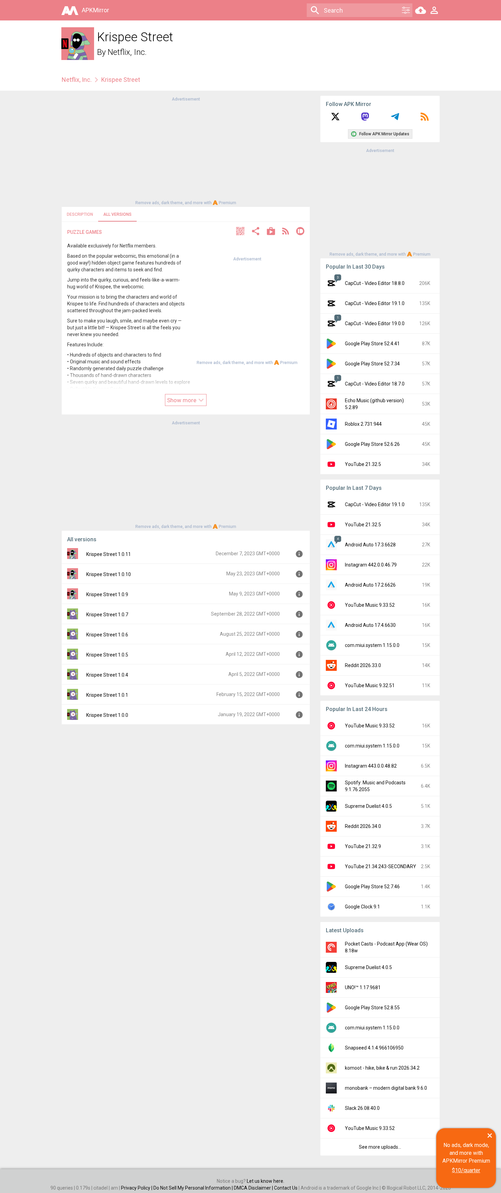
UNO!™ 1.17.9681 (363, 987)
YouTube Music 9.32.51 (370, 685)
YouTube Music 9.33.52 (370, 605)
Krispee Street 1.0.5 (107, 655)
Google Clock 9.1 (362, 906)
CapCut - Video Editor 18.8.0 (375, 283)
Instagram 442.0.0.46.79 (371, 565)
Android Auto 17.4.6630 (370, 625)
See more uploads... (380, 1147)
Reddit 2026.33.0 (363, 665)
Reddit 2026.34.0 (363, 826)
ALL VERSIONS (117, 214)
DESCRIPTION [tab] (80, 214)
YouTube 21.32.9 (363, 846)
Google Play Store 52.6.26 (372, 444)
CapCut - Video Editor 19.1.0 (375, 303)
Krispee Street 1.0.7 (107, 614)
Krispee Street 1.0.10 (108, 574)
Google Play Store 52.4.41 (372, 343)
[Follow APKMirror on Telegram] (395, 119)
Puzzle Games (84, 232)
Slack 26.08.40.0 (362, 1108)
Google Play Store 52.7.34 (372, 363)
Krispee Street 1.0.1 (107, 695)
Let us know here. (265, 1181)
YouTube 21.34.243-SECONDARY (380, 866)
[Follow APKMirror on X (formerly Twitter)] (335, 119)
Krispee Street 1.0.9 (107, 594)
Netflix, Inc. (127, 52)
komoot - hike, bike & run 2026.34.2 (382, 1068)
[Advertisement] (186, 150)
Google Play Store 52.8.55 (372, 1007)
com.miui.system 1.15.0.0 (372, 645)
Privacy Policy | (137, 1188)
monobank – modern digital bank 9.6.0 (386, 1088)
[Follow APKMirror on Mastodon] (365, 119)
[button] (240, 232)
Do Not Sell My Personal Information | (193, 1188)
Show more (182, 400)
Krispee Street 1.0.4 (107, 675)
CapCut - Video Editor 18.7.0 (375, 384)
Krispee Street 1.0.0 (107, 715)
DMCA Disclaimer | (254, 1188)
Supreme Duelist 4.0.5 (368, 806)
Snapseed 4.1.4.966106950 (374, 1048)
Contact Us (286, 1188)
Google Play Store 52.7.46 (372, 886)
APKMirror (95, 10)
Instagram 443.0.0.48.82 (371, 766)
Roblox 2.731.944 (363, 424)
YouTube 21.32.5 (363, 464)
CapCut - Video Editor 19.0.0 (375, 323)
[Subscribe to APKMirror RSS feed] (425, 119)
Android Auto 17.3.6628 (370, 544)
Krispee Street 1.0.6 (107, 634)
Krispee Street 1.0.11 (108, 554)
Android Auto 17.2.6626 (370, 585)
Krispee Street (120, 79)
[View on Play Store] (271, 232)
